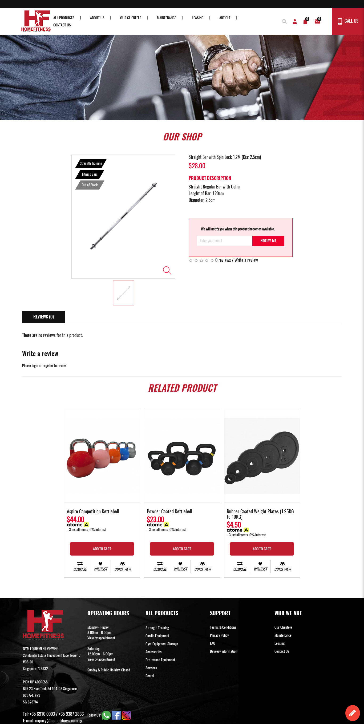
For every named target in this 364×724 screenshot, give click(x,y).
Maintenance (166, 17)
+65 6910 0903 (42, 714)
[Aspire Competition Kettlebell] (102, 456)
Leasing (198, 17)
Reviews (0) (43, 317)
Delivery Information (223, 651)
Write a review (246, 260)
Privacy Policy (219, 635)
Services (151, 667)
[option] (123, 216)
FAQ (212, 643)
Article (224, 17)
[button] (283, 20)
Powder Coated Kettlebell (169, 512)
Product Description (210, 178)
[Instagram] (126, 715)
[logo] (36, 21)
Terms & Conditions (223, 627)
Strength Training (157, 627)
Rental (149, 675)
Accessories (153, 651)
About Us (97, 17)
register (48, 365)
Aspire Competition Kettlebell (93, 512)
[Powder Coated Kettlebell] (182, 456)
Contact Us (62, 24)
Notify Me (268, 240)
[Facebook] (117, 715)
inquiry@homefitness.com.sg (58, 720)
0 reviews (223, 260)
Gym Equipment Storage (161, 643)
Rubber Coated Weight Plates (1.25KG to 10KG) (260, 514)
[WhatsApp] (107, 715)
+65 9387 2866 (71, 714)
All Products (63, 17)
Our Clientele (130, 17)
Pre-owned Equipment (160, 659)
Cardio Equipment (157, 635)
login (35, 365)
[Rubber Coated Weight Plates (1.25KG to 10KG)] (262, 456)
